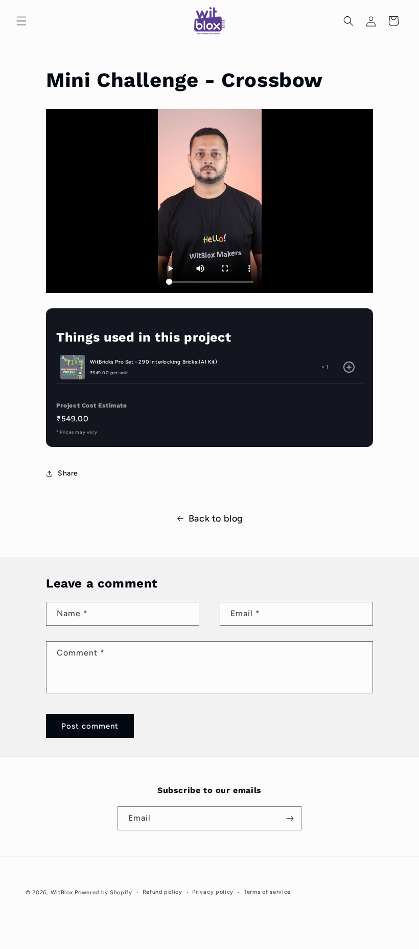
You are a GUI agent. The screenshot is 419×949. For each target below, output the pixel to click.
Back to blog (216, 518)
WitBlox (62, 892)
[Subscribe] (289, 818)
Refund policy (162, 892)
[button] (21, 21)
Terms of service (267, 892)
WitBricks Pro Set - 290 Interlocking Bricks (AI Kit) (154, 361)
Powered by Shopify (103, 892)
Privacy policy (213, 892)
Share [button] (68, 473)
